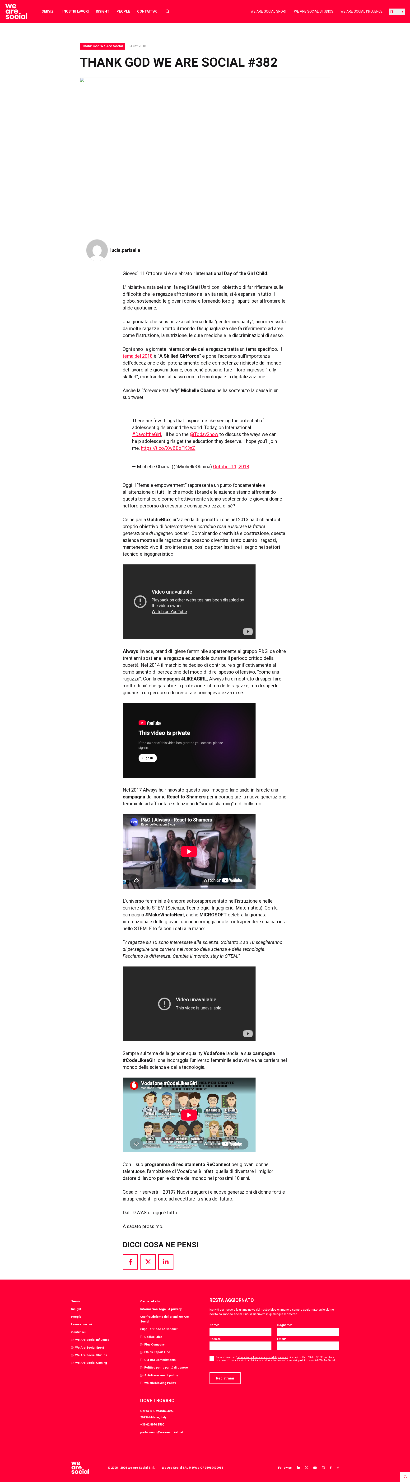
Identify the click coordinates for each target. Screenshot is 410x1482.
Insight (102, 11)
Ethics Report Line (157, 1352)
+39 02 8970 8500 (152, 1424)
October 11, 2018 (231, 466)
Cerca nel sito (150, 1301)
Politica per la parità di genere (166, 1367)
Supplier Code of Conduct (158, 1329)
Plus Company (154, 1344)
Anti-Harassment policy (161, 1375)
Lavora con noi (81, 1324)
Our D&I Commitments (160, 1360)
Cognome (284, 1325)
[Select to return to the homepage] (12, 12)
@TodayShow (204, 434)
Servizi (48, 11)
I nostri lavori (75, 11)
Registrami (225, 1378)
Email (281, 1339)
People (123, 11)
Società (215, 1339)
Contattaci (147, 11)
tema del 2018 (138, 356)
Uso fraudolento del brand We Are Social (164, 1319)
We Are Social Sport (269, 11)
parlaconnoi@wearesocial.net (161, 1432)
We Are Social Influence (361, 11)
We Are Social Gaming (91, 1363)
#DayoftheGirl (146, 434)
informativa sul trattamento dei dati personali (262, 1357)
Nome (214, 1325)
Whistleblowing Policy (160, 1383)
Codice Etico (153, 1337)
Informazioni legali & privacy (161, 1309)
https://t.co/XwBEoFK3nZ (168, 448)
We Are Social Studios (313, 11)
